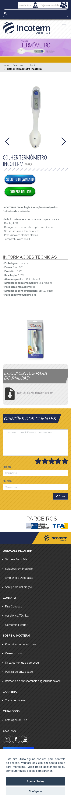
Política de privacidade (19, 671)
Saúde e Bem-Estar (16, 559)
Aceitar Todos (35, 781)
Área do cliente (25, 5)
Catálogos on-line (16, 719)
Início (6, 65)
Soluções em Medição (19, 568)
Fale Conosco (13, 606)
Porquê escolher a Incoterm (22, 644)
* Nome (7, 466)
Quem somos (13, 653)
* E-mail (7, 481)
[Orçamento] (20, 180)
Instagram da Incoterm (7, 739)
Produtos (18, 65)
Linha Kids (32, 65)
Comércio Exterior (16, 624)
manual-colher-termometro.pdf (35, 392)
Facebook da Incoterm (16, 739)
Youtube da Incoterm (25, 739)
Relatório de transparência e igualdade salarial (33, 680)
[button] (32, 146)
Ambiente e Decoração (19, 577)
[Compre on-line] (20, 192)
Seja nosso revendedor (50, 5)
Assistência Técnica (17, 615)
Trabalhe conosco (16, 700)
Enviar (62, 496)
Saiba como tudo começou (22, 662)
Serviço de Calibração (18, 587)
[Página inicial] (28, 28)
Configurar (35, 791)
